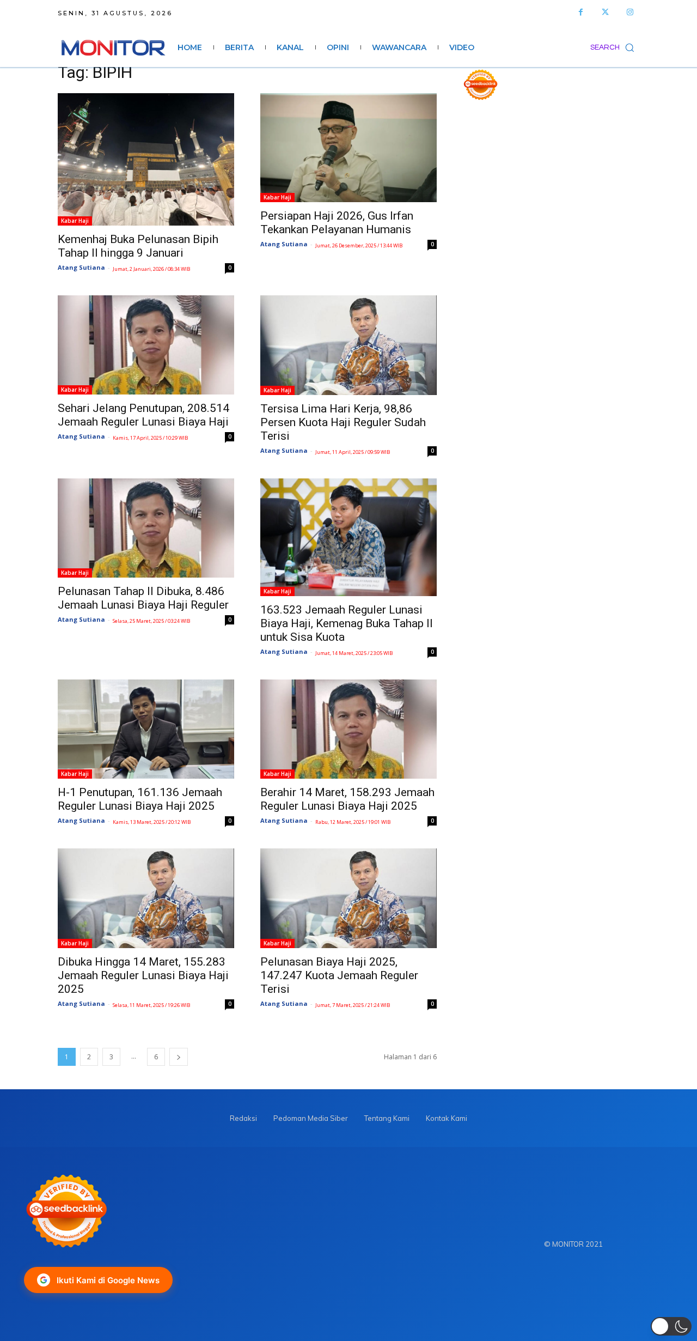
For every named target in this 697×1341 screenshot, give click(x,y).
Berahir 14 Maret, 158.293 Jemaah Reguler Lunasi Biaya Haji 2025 (347, 799)
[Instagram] (629, 12)
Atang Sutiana (81, 267)
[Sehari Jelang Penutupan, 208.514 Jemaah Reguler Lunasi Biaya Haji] (146, 345)
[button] (614, 47)
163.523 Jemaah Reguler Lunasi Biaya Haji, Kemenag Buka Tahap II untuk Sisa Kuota (346, 623)
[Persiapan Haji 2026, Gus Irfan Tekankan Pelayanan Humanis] (348, 147)
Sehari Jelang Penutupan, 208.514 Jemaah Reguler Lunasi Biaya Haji (143, 415)
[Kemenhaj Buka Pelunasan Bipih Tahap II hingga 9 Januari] (146, 159)
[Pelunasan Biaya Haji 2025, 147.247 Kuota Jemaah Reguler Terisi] (348, 898)
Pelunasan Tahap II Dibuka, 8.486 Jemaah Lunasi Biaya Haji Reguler (143, 598)
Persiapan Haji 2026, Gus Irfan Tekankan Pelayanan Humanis (336, 222)
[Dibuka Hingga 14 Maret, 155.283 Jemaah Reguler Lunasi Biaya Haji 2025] (146, 898)
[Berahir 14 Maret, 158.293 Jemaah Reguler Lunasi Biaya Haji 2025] (348, 729)
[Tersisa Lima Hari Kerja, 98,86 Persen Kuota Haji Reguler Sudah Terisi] (348, 345)
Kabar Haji (75, 220)
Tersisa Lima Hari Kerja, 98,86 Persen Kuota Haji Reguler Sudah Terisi (343, 422)
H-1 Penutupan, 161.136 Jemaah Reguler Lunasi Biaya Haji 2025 (140, 799)
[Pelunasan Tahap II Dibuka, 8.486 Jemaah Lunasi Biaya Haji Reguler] (146, 528)
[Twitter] (605, 12)
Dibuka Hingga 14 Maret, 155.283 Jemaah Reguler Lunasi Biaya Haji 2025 (143, 975)
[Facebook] (580, 12)
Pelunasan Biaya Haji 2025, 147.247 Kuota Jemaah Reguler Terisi (339, 975)
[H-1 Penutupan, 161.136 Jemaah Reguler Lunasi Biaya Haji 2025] (146, 729)
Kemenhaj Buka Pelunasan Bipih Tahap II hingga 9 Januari (138, 246)
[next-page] (178, 1057)
